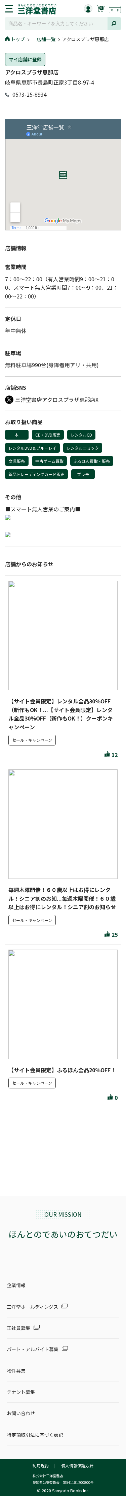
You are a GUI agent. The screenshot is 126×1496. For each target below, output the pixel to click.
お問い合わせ (21, 1413)
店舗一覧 (46, 39)
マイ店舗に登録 (25, 59)
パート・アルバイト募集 (32, 1349)
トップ (18, 39)
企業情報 (16, 1285)
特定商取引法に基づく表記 (35, 1434)
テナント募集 (21, 1392)
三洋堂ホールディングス (32, 1306)
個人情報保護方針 (77, 1465)
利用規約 (41, 1465)
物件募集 (16, 1370)
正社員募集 (18, 1328)
